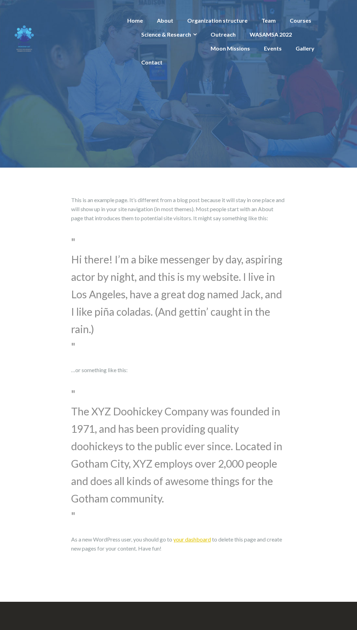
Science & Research (166, 34)
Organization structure (217, 20)
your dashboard (192, 539)
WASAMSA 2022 (271, 34)
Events (273, 48)
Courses (300, 20)
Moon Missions (230, 48)
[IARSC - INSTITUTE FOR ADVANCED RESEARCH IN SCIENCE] (24, 37)
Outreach (223, 34)
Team (268, 20)
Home (135, 20)
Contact (151, 62)
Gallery (305, 48)
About (165, 20)
